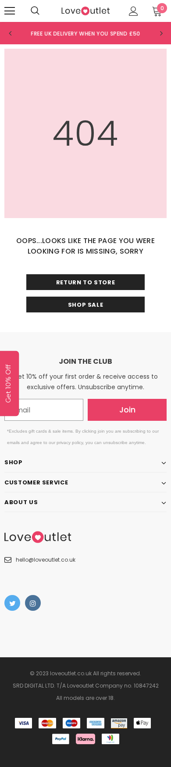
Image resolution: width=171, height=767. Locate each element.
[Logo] (85, 10)
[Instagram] (33, 603)
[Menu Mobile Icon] (9, 11)
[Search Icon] (35, 11)
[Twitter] (12, 603)
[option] (85, 33)
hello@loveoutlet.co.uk (45, 559)
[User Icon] (133, 11)
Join (127, 409)
